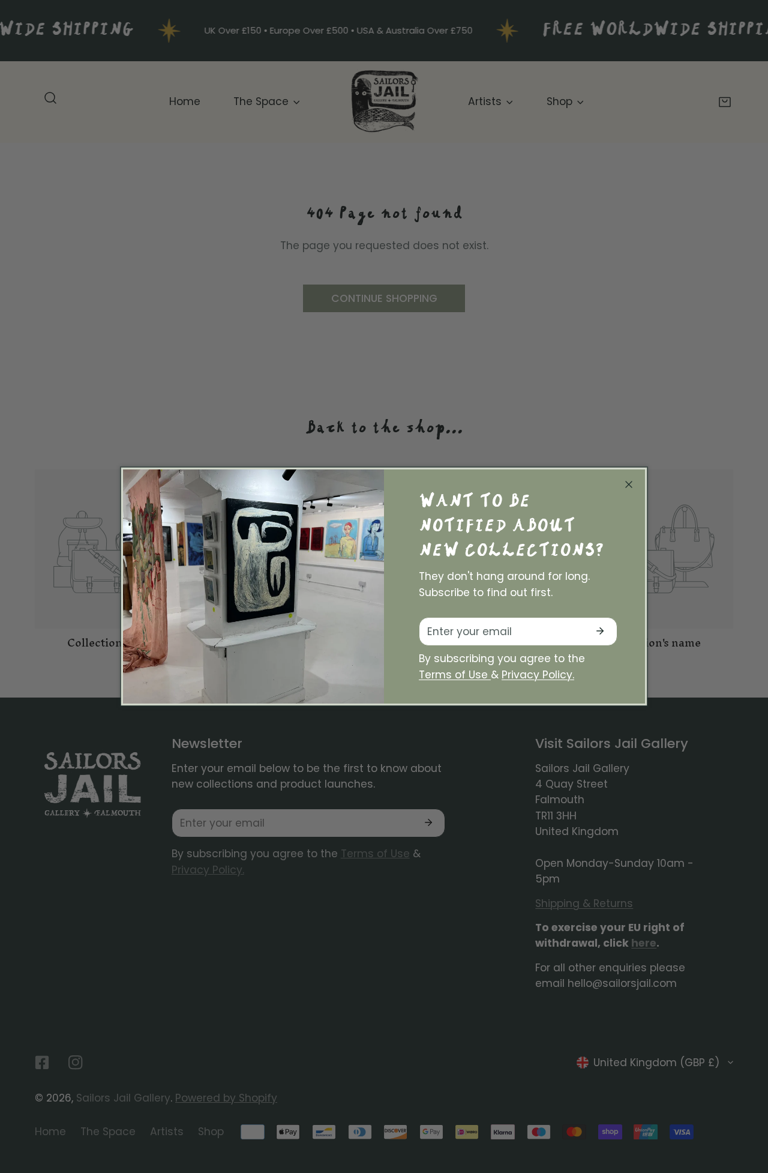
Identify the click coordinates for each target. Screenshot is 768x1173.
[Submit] (600, 631)
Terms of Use (455, 675)
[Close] (629, 484)
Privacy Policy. (538, 675)
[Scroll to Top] (744, 1107)
